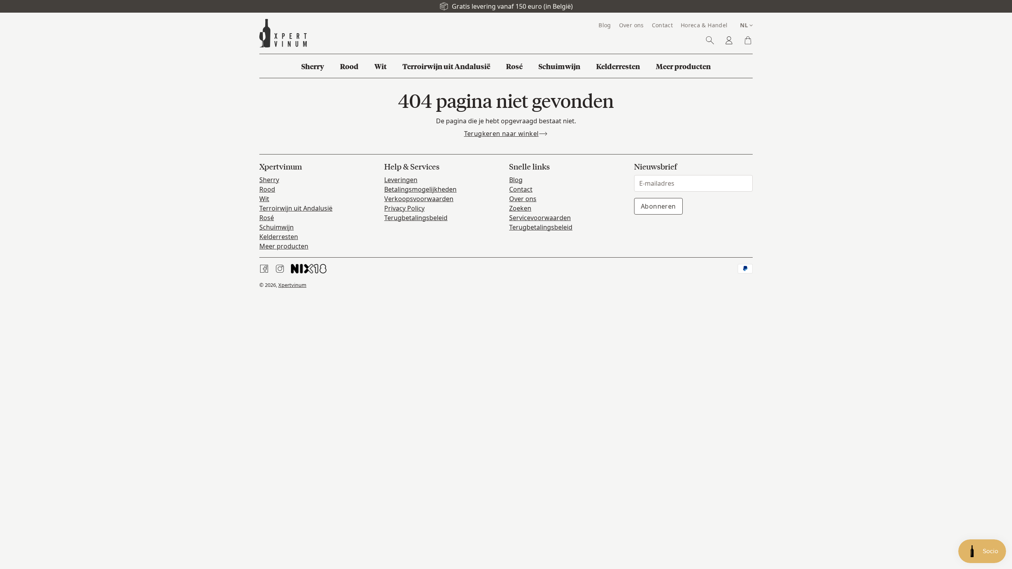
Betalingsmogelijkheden (420, 189)
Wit (264, 198)
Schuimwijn (276, 227)
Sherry (269, 179)
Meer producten (283, 246)
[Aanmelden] (729, 40)
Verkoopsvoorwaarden (418, 198)
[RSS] (309, 268)
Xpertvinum (292, 284)
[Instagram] (280, 268)
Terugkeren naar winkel (501, 133)
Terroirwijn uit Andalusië (295, 208)
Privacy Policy (404, 208)
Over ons (522, 198)
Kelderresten (278, 236)
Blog (516, 179)
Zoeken (520, 208)
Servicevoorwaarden (540, 217)
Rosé (266, 217)
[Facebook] (264, 268)
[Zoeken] (710, 40)
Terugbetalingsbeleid (415, 217)
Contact (520, 189)
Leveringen (400, 179)
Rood (267, 189)
